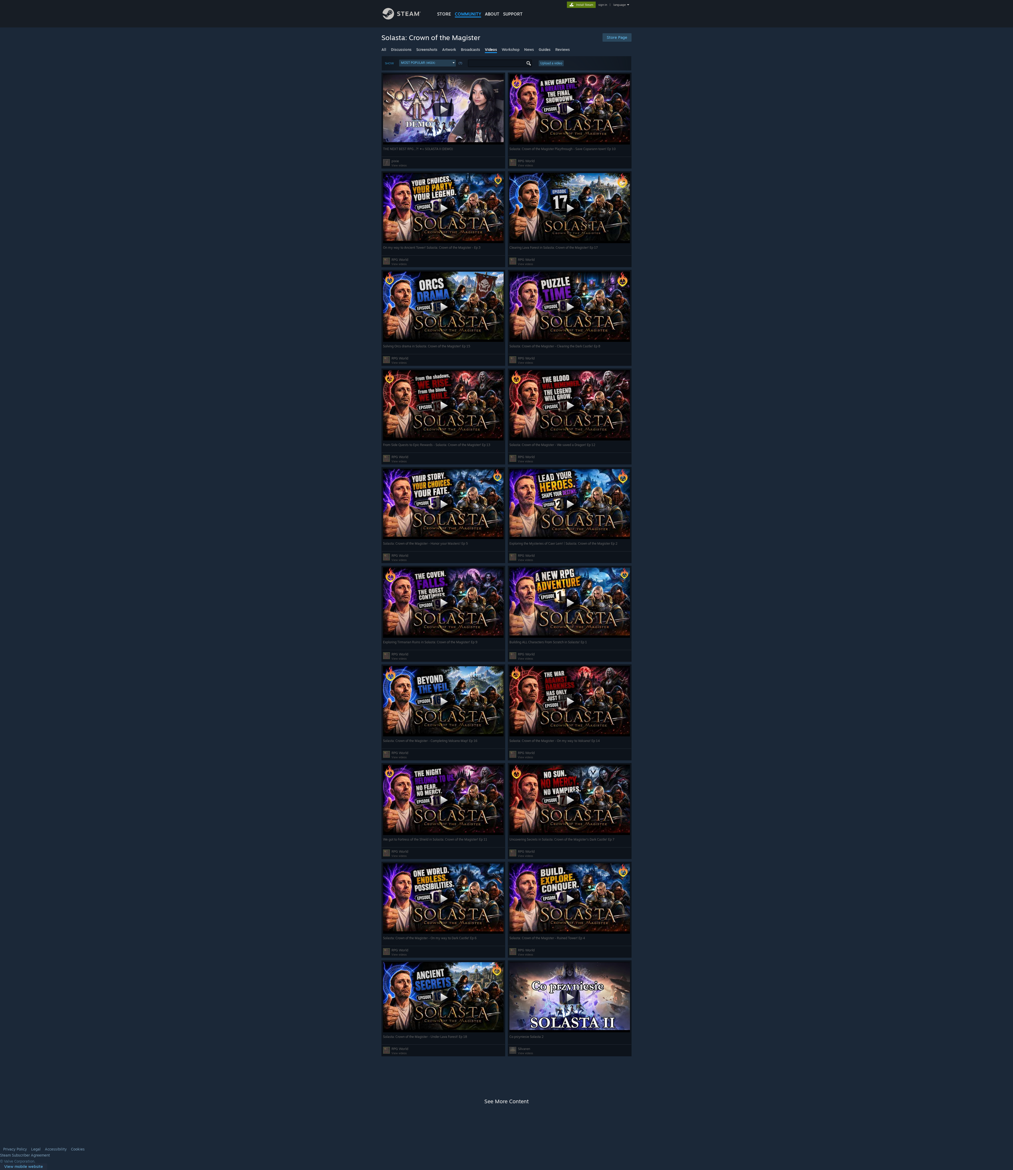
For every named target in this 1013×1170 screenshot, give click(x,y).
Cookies (78, 1149)
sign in (602, 5)
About (492, 14)
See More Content (506, 1101)
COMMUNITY (468, 14)
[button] (427, 63)
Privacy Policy (15, 1149)
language (619, 5)
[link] (23, 1166)
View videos (399, 165)
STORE (444, 14)
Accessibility (56, 1149)
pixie (395, 161)
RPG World (526, 161)
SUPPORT (513, 14)
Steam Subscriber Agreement (25, 1155)
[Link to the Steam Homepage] (402, 18)
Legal (36, 1149)
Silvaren (524, 1049)
